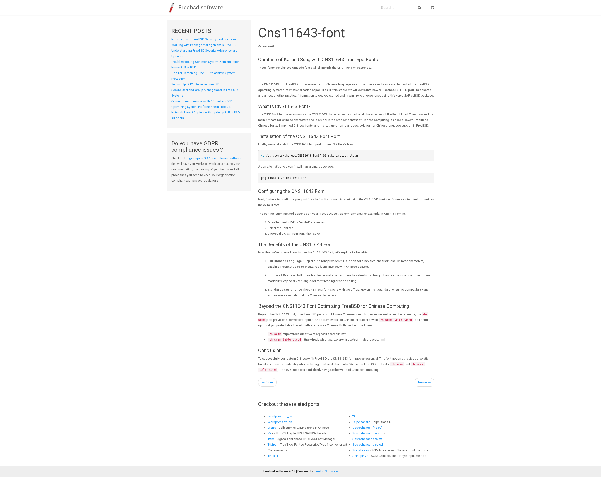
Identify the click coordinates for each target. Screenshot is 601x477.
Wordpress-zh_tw (280, 416)
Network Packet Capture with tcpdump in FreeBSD (205, 112)
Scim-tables (360, 450)
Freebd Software (326, 471)
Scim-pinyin (360, 456)
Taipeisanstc (361, 422)
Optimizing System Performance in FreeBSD (201, 107)
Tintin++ (273, 456)
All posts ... (179, 118)
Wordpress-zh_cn (280, 422)
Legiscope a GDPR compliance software (214, 158)
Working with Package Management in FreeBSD (204, 45)
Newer (424, 382)
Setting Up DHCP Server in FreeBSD (195, 84)
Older (267, 382)
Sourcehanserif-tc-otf (367, 427)
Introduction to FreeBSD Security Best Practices (203, 39)
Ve (269, 433)
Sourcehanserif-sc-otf (367, 433)
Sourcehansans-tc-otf (367, 439)
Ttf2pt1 (273, 444)
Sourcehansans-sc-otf (367, 444)
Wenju (272, 427)
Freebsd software (200, 7)
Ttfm (271, 439)
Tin (354, 416)
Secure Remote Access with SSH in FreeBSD (201, 101)
